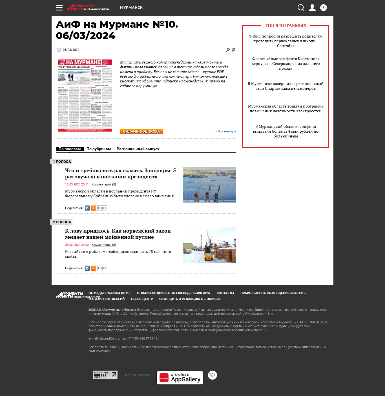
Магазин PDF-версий (106, 299)
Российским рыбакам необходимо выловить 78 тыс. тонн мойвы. (118, 254)
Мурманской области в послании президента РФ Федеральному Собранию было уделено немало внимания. (120, 193)
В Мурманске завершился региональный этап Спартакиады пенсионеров (286, 86)
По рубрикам (99, 148)
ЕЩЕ (101, 208)
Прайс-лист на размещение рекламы (273, 293)
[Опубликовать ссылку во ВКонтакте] (87, 208)
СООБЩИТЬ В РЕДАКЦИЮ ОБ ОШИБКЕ (190, 299)
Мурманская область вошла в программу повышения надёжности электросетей (286, 108)
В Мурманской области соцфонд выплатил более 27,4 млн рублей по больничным (285, 131)
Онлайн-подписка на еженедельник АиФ (173, 293)
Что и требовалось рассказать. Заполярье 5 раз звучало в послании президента (120, 173)
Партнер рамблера (137, 375)
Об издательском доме (109, 293)
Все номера (227, 131)
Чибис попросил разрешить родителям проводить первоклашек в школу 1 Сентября (285, 41)
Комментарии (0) (104, 184)
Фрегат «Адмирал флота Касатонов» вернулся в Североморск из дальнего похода (286, 63)
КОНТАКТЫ (225, 293)
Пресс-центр (142, 299)
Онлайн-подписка (141, 131)
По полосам (70, 148)
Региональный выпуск (138, 148)
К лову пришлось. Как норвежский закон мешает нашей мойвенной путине (118, 233)
